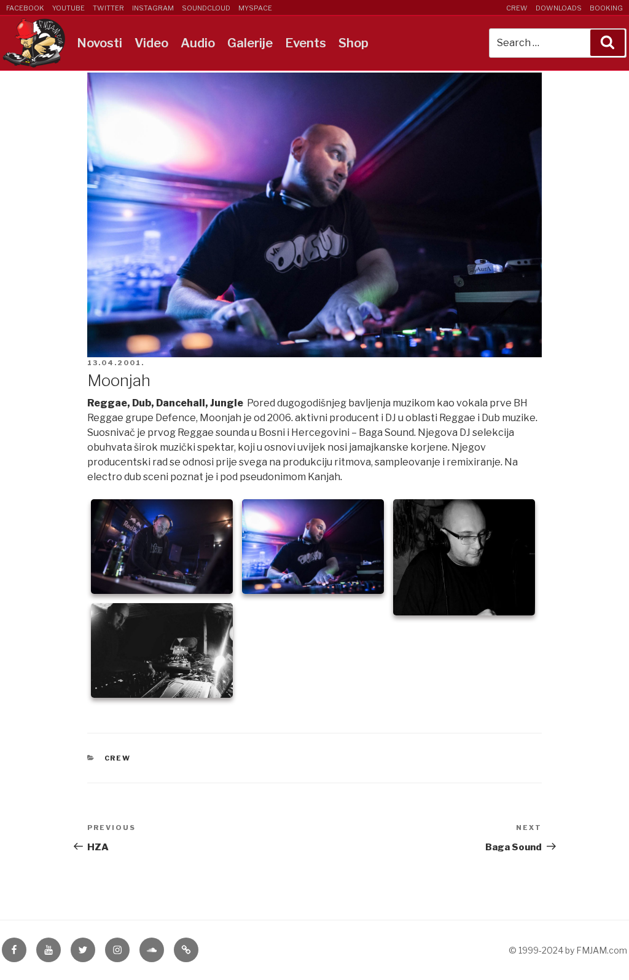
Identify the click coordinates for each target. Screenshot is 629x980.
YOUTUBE (68, 8)
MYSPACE (255, 8)
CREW (517, 8)
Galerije (250, 43)
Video (151, 43)
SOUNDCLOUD (206, 8)
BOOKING (606, 8)
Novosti (99, 43)
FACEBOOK (25, 8)
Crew (117, 758)
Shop (353, 43)
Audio (198, 43)
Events (305, 43)
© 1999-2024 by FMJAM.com (568, 950)
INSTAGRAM (153, 8)
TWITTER (108, 8)
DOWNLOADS (559, 8)
